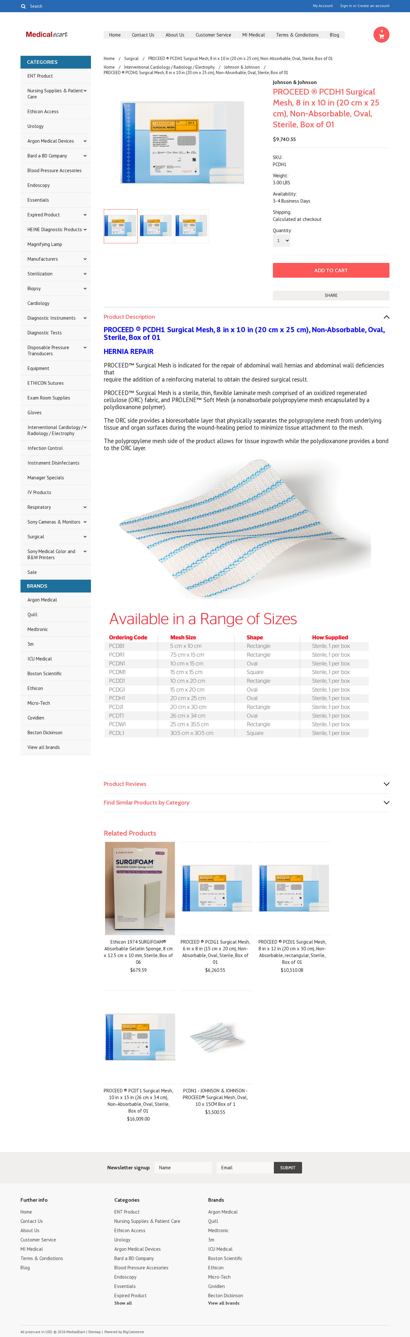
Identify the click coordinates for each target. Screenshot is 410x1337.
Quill (32, 614)
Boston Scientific (45, 673)
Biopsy (34, 288)
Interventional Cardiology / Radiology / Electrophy (55, 430)
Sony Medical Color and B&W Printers (51, 554)
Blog (334, 35)
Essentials (38, 200)
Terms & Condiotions (297, 35)
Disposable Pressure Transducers (48, 350)
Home (115, 35)
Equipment (38, 368)
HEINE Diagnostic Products (55, 229)
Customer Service (213, 35)
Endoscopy (39, 185)
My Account (323, 6)
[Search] (23, 6)
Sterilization (40, 274)
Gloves (35, 412)
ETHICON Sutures (46, 383)
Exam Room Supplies (49, 398)
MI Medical (253, 35)
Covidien (36, 718)
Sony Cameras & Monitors (54, 522)
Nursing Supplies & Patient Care (55, 94)
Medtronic (38, 629)
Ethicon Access (43, 111)
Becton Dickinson (45, 732)
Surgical (36, 537)
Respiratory (39, 507)
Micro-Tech (39, 703)
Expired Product (44, 215)
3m (31, 644)
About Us (175, 35)
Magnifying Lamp (45, 244)
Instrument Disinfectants (53, 463)
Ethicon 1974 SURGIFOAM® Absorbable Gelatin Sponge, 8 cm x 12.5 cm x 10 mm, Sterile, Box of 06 (138, 952)
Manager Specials (46, 478)
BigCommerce (133, 1332)
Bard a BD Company (47, 156)
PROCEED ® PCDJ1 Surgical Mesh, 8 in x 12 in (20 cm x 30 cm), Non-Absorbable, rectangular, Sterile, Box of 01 (292, 952)
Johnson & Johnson (242, 67)
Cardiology (38, 303)
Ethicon (35, 688)
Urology (36, 126)
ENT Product (40, 76)
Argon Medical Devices (51, 141)
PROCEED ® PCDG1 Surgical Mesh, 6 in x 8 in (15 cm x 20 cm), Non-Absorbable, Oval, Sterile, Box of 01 (215, 952)
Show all (123, 1303)
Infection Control (45, 448)
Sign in (346, 6)
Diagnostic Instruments (52, 318)
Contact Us (143, 35)
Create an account (373, 6)
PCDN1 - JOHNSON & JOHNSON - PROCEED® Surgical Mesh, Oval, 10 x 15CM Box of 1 (215, 1097)
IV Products (39, 492)
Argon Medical (42, 600)
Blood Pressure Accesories (55, 170)
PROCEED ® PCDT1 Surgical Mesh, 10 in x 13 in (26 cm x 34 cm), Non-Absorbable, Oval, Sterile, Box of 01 (138, 1101)
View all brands (44, 747)
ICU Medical (40, 659)
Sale (32, 572)
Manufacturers (43, 259)
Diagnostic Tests (45, 333)
